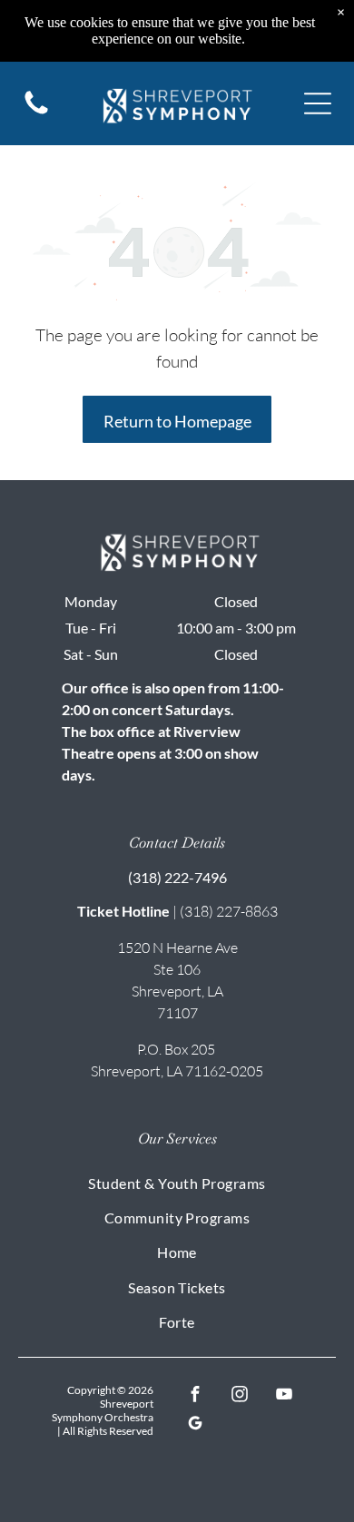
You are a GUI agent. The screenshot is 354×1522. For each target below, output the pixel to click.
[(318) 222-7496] (36, 112)
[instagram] (239, 1395)
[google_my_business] (194, 1424)
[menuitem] (177, 1181)
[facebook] (194, 1395)
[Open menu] (317, 103)
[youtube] (283, 1395)
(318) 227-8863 (229, 911)
